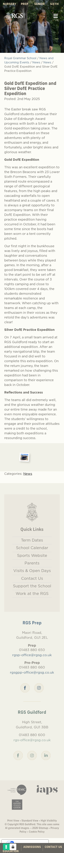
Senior (39, 4)
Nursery (9, 4)
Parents (32, 563)
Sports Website (32, 555)
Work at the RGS (32, 593)
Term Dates (32, 540)
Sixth (54, 4)
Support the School (32, 586)
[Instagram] (39, 687)
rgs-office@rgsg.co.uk (32, 740)
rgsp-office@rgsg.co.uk (32, 655)
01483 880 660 (32, 667)
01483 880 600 (32, 735)
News (27, 473)
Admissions (32, 847)
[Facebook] (25, 687)
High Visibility (49, 821)
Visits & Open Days (32, 570)
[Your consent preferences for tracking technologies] (13, 846)
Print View (13, 821)
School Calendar (32, 548)
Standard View (30, 821)
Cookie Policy (37, 832)
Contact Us (53, 847)
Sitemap (43, 828)
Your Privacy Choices (28, 842)
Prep (24, 4)
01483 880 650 (32, 650)
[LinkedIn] (45, 755)
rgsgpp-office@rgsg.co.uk (32, 672)
